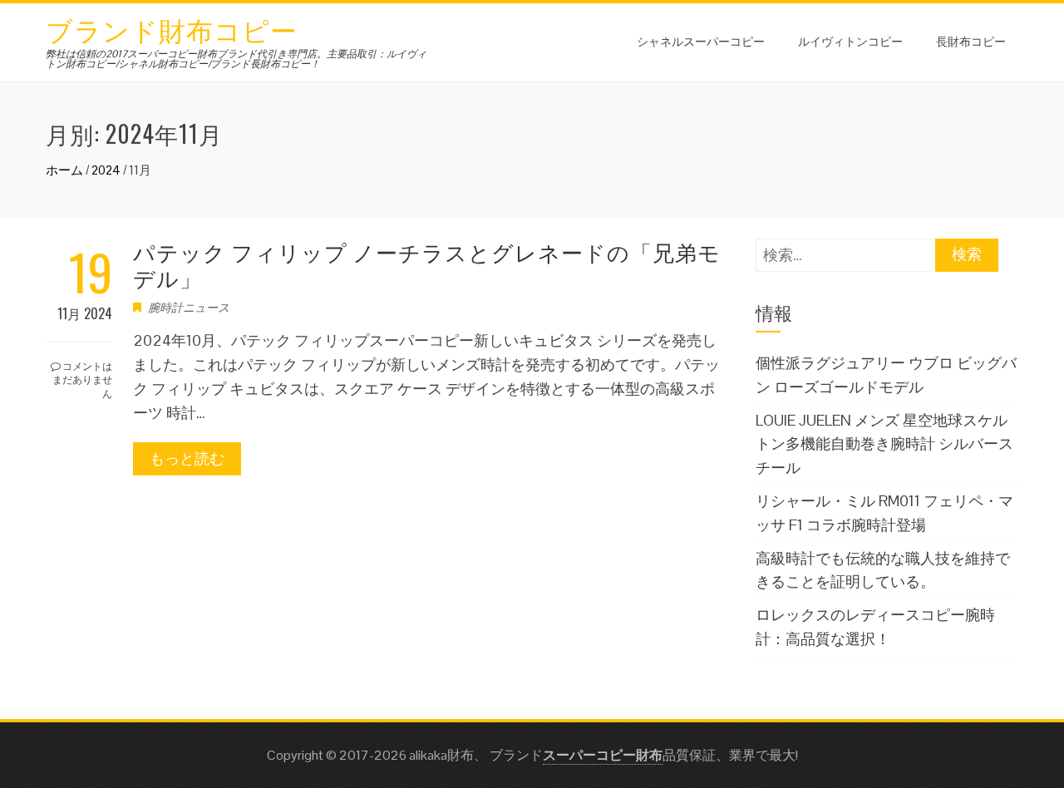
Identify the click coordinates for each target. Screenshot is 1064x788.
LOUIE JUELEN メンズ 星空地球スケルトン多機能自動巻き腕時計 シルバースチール (884, 444)
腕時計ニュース (188, 307)
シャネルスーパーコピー (701, 40)
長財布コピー (971, 40)
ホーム (64, 170)
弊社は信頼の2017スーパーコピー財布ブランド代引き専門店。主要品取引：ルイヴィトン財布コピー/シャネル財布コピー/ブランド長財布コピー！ (236, 59)
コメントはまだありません (82, 379)
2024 (106, 170)
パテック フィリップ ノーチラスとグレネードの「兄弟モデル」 (427, 264)
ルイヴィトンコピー (850, 40)
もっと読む (187, 458)
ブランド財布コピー (172, 28)
